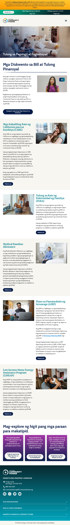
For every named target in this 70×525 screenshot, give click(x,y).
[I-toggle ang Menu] (66, 21)
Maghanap (56, 13)
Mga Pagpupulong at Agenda (31, 11)
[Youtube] (19, 494)
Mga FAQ (32, 13)
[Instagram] (9, 494)
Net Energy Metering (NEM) (52, 336)
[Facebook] (4, 494)
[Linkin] (14, 494)
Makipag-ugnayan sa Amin (55, 11)
